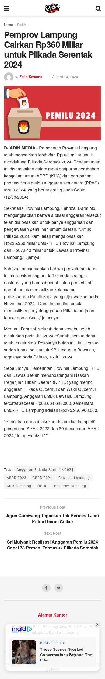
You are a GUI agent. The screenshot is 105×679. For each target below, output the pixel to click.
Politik (21, 24)
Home (8, 24)
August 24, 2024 (65, 76)
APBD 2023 (16, 477)
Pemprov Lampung (70, 485)
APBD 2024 (42, 477)
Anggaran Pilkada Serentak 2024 (45, 469)
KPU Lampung (19, 485)
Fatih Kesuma (30, 76)
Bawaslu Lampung (74, 477)
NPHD (42, 485)
